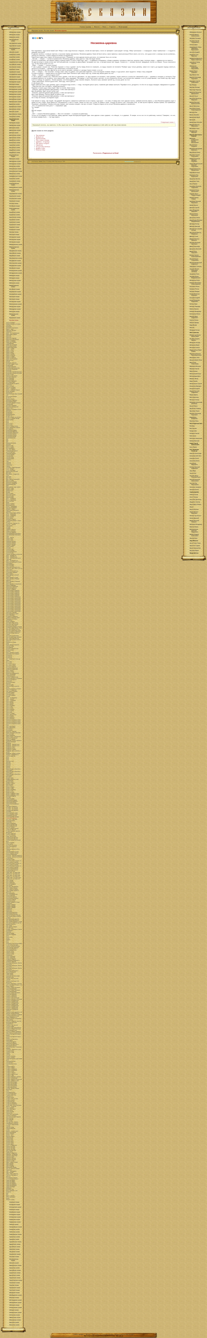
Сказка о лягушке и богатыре (14, 999)
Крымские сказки (14, 219)
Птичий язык (9, 928)
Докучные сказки (10, 494)
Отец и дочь (9, 844)
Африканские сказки (15, 79)
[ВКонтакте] (33, 38)
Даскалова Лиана (195, 217)
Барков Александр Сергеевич (195, 78)
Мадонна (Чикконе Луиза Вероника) (195, 354)
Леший (8, 696)
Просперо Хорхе (194, 411)
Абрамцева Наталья (196, 32)
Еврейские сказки (14, 140)
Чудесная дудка (10, 1180)
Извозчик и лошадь (11, 612)
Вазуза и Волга (10, 399)
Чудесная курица (11, 1182)
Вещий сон (9, 415)
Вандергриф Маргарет (193, 131)
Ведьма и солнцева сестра (13, 409)
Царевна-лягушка (11, 1158)
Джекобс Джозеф (195, 226)
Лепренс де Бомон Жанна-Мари (195, 335)
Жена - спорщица (11, 515)
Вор (7, 439)
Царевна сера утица (11, 1155)
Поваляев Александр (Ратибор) (196, 403)
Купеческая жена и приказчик (11, 680)
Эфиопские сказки (14, 1317)
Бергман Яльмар (195, 87)
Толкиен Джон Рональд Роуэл (195, 476)
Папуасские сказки (14, 306)
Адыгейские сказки (15, 45)
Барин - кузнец (10, 348)
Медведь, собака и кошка (13, 753)
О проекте (112, 27)
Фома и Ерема (10, 1133)
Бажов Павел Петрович (194, 71)
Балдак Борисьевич (11, 347)
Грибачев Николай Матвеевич (195, 202)
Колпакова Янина (195, 314)
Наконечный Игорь (195, 373)
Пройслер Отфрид (195, 408)
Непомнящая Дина (195, 376)
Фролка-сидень (10, 1136)
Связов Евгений (194, 440)
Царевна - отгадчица (11, 1154)
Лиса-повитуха (10, 717)
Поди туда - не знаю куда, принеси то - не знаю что (13, 873)
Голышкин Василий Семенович (195, 187)
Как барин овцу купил (12, 622)
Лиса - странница (11, 700)
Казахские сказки (14, 178)
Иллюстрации (123, 27)
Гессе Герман (193, 183)
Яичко (7, 1198)
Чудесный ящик (10, 1186)
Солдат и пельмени (11, 1069)
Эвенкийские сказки (15, 1302)
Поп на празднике (11, 884)
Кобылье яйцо (10, 646)
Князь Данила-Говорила (12, 644)
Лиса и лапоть (10, 710)
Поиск (104, 27)
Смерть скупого (10, 1057)
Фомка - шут (9, 1135)
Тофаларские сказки (15, 1234)
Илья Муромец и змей (12, 613)
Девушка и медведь (11, 483)
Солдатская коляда (11, 1084)
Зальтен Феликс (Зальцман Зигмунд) (194, 270)
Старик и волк (10, 1097)
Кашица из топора (11, 642)
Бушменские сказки (15, 106)
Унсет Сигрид (194, 497)
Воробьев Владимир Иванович (196, 149)
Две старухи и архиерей (12, 479)
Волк (7, 421)
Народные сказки (37, 30)
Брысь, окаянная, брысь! (13, 390)
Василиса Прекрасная (12, 406)
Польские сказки (14, 311)
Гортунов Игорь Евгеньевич (194, 190)
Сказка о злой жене (11, 995)
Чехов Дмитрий (194, 518)
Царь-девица (9, 1163)
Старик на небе (10, 1100)
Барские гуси (9, 360)
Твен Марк (193, 470)
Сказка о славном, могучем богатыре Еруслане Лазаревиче (13, 1022)
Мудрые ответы (10, 783)
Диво (7, 485)
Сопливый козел (10, 1092)
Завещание (9, 525)
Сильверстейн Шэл (195, 455)
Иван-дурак (9, 573)
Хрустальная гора (11, 1150)
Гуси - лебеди (10, 468)
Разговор (8, 932)
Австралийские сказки (14, 40)
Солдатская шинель (11, 1085)
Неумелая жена (10, 820)
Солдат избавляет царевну (13, 1076)
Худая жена (9, 1151)
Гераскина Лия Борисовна (194, 175)
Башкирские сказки (15, 86)
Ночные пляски (10, 827)
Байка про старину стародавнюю (11, 342)
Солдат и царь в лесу (12, 1074)
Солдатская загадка (11, 1082)
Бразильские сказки (15, 101)
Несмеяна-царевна (11, 818)
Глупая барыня (10, 454)
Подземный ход (10, 871)
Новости (97, 27)
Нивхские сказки (14, 283)
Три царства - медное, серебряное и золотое (12, 1122)
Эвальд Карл (193, 538)
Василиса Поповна (11, 405)
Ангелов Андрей (195, 52)
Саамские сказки (14, 1202)
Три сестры (9, 1120)
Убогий (8, 1126)
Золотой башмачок (11, 551)
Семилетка (9, 955)
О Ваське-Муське (11, 829)
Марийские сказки (14, 255)
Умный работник (10, 1128)
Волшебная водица (11, 430)
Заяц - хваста (10, 537)
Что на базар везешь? (12, 1179)
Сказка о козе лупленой (12, 997)
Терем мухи (9, 1110)
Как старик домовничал (12, 638)
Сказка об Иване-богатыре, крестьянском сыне (13, 1029)
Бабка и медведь (10, 340)
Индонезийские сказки (14, 155)
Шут (7, 1193)
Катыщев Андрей (195, 297)
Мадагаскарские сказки (14, 247)
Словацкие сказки (14, 1214)
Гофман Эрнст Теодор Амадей (195, 194)
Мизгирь (8, 762)
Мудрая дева (9, 778)
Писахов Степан (194, 399)
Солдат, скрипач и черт (12, 1080)
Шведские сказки (14, 1292)
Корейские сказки (14, 212)
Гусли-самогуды (10, 470)
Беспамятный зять (11, 377)
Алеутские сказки (14, 57)
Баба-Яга (8, 335)
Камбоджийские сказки (14, 184)
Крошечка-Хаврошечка (12, 673)
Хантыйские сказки (15, 1270)
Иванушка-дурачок (11, 587)
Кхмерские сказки (14, 229)
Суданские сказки (14, 1219)
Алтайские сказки (14, 59)
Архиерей (8, 326)
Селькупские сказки (15, 1207)
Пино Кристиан (194, 397)
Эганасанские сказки (15, 1307)
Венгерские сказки (14, 109)
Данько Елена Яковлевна (194, 214)
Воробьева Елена (195, 152)
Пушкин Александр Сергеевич (195, 414)
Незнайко (8, 811)
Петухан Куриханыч (11, 854)
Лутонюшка (9, 728)
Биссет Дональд (194, 106)
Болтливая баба (10, 382)
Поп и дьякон (9, 881)
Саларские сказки (14, 1204)
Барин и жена (9, 352)
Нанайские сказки (14, 268)
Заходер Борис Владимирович (195, 277)
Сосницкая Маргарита (194, 464)
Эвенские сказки (14, 1305)
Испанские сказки (14, 166)
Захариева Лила (194, 274)
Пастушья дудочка (11, 846)
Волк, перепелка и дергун (13, 427)
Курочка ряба (9, 684)
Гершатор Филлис (195, 178)
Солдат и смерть (10, 1073)
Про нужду (9, 925)
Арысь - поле (9, 329)
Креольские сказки (15, 217)
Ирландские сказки (15, 161)
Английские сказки (15, 64)
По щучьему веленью (12, 868)
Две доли (8, 476)
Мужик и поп (9, 791)
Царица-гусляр (10, 1160)
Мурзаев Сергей (194, 368)
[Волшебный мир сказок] (103, 23)
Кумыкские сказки (14, 224)
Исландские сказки (15, 163)
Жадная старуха (10, 509)
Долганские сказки (15, 135)
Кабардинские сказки (15, 176)
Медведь (8, 743)
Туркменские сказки (15, 1241)
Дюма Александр (195, 246)
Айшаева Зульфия (195, 38)
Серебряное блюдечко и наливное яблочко (12, 961)
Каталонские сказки (15, 198)
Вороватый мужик (11, 443)
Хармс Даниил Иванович (194, 512)
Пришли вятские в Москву (13, 915)
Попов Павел (194, 406)
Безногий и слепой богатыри (14, 371)
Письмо (88, 1334)
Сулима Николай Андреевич (195, 467)
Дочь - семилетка (11, 498)
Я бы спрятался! (10, 1197)
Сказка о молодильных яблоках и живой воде (12, 1001)
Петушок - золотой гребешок (14, 855)
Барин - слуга (10, 350)
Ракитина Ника (194, 421)
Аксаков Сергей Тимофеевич (194, 41)
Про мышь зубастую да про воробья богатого (13, 923)
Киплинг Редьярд (195, 306)
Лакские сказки (13, 232)
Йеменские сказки (14, 173)
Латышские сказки (14, 237)
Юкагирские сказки (15, 1320)
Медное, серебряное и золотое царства (12, 755)
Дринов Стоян (194, 236)
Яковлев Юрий (194, 550)
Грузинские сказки (14, 125)
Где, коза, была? (10, 449)
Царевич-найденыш (11, 1153)
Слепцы (8, 1054)
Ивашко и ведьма (11, 589)
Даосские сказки (14, 127)
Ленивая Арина (10, 692)
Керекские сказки (14, 201)
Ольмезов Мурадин (195, 386)
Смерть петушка (10, 1056)
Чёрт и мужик (9, 1172)
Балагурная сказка (11, 346)
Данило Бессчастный (12, 471)
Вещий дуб (9, 412)
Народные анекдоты (11, 806)
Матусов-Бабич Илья (196, 360)
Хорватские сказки (14, 1272)
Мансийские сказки (15, 253)
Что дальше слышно (11, 1177)
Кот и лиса (9, 661)
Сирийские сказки (14, 1212)
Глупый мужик (10, 458)
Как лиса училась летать (13, 629)
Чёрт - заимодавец (11, 1171)
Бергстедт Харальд (195, 89)
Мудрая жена (9, 781)
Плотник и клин (10, 859)
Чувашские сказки (14, 1287)
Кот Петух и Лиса (11, 664)
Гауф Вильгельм (195, 172)
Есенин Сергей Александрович (195, 255)
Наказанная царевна (11, 801)
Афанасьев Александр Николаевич (194, 67)
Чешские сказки (14, 1285)
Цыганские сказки (14, 1275)
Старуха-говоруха (11, 1102)
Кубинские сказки (14, 222)
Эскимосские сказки (15, 1312)
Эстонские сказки (14, 1315)
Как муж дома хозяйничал (13, 631)
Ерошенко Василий (195, 249)
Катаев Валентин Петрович (195, 294)
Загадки (8, 527)
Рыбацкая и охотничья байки (14, 943)
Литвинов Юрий (194, 345)
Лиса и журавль (10, 705)
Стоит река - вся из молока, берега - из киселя (13, 1106)
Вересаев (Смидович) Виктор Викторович (194, 140)
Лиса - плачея (10, 699)
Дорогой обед (9, 497)
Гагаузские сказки (14, 116)
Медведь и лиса (10, 747)
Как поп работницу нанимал (13, 637)
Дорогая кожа (9, 496)
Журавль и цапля (11, 519)
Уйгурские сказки (14, 1251)
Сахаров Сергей (194, 433)
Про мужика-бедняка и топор (14, 921)
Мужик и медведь (11, 789)
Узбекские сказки (14, 1249)
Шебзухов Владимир (196, 524)
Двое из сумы (10, 480)
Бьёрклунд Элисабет (196, 122)
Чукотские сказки (14, 1290)
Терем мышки (10, 1111)
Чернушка (9, 1170)
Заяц (7, 536)
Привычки (9, 910)
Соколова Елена (194, 460)
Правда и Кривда (10, 904)
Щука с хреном (10, 1195)
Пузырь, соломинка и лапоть (14, 929)
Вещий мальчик (10, 414)
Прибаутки (9, 908)
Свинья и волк (10, 952)
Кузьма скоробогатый (12, 677)
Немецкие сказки (14, 275)
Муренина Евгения (195, 366)
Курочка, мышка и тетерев (13, 688)
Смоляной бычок (10, 1061)
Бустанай (192, 119)
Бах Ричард (193, 84)
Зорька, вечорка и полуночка (14, 554)
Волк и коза (9, 423)
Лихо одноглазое (10, 726)
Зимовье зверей (10, 545)
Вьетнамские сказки (15, 114)
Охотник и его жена (11, 845)
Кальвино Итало (194, 286)
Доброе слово (10, 488)
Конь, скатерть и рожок (12, 652)
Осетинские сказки (15, 301)
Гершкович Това (194, 181)
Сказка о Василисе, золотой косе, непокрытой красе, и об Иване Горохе (14, 985)
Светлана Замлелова (196, 438)
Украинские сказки (15, 1254)
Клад (7, 643)
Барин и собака (10, 356)
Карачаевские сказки (15, 193)
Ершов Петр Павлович (193, 252)
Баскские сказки (14, 84)
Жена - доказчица (11, 514)
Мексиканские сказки (15, 258)
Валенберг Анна (194, 128)
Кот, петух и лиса (11, 665)
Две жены (8, 478)
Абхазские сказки (14, 34)
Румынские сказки (14, 317)
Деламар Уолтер (194, 224)
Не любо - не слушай (12, 807)
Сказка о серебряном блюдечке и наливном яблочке (12, 1009)
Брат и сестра (10, 386)
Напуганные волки (11, 802)
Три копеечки (9, 1118)
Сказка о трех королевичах (13, 1027)
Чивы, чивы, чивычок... (12, 1173)
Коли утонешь (10, 650)
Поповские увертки (11, 897)
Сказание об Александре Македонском (13, 976)
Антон (40, 161)
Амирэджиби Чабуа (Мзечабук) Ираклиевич (195, 48)
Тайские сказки (13, 1224)
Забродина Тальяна (196, 266)
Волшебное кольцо (11, 434)
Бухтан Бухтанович (11, 396)
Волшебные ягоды (11, 436)
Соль (7, 1091)
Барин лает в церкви (11, 359)
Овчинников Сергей (196, 383)
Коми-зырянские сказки (14, 209)
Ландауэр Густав (195, 330)
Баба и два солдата (11, 334)
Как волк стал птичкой (12, 624)
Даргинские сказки (15, 130)
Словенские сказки (15, 1217)
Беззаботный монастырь (13, 368)
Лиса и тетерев (10, 713)
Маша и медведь (10, 739)
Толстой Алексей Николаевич (195, 480)
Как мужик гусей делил (12, 635)
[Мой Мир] (40, 38)
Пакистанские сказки (15, 304)
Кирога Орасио (194, 309)
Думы (7, 502)
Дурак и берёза (10, 503)
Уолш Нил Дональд (195, 499)
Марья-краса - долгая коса (13, 736)
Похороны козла (10, 900)
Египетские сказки (14, 142)
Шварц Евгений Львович (194, 521)
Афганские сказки (14, 76)
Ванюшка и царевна (11, 400)
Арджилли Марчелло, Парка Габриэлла (196, 59)
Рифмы (8, 939)
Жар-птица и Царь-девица (13, 512)
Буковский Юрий (195, 117)
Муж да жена (9, 784)
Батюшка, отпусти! (11, 362)
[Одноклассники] (38, 38)
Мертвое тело (10, 761)
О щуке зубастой (11, 833)
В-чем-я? (8, 397)
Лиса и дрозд (9, 701)
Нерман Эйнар (194, 378)
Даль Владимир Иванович (194, 210)
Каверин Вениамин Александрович (195, 283)
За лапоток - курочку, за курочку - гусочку (12, 524)
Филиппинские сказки (13, 1259)
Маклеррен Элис (195, 357)
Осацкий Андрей (195, 388)
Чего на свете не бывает (13, 1168)
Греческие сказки (14, 122)
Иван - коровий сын (11, 556)
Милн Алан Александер (194, 363)
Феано (191, 507)
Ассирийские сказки (15, 74)
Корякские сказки (14, 214)
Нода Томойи (194, 381)
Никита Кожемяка (11, 823)
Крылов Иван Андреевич (194, 317)
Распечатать (97, 153)
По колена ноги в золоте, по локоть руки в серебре (13, 861)
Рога (7, 941)
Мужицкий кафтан (11, 796)
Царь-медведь (10, 1166)
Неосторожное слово (12, 813)
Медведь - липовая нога (12, 744)
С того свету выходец (12, 944)
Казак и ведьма (10, 621)
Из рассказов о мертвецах (13, 597)
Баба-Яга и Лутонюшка (12, 339)
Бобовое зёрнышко (11, 381)
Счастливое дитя (11, 1109)
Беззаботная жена (11, 366)
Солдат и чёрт (10, 1075)
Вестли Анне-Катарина (194, 145)
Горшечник (9, 465)
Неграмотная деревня (12, 810)
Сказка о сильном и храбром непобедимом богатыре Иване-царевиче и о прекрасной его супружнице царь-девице (14, 1017)
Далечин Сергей (194, 207)
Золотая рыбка (10, 550)
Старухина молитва (11, 1104)
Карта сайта (95, 1334)
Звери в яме (9, 538)
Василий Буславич (11, 401)
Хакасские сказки (14, 1267)
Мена (7, 757)
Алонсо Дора (194, 44)
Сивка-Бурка (9, 973)
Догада (8, 492)
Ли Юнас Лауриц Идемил (195, 339)
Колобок (8, 651)
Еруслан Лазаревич (11, 507)
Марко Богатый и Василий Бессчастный (13, 733)
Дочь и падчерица (11, 500)
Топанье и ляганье (11, 1115)
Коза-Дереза (9, 647)
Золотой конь (9, 553)
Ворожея (8, 444)
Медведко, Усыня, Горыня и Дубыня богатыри (13, 741)
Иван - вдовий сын (11, 555)
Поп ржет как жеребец (12, 886)
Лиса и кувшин (10, 709)
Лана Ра (192, 327)
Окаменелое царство (12, 837)
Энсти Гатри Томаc (195, 543)
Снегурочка (9, 1062)
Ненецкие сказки (14, 278)
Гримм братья (194, 205)
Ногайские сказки (14, 289)
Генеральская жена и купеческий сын (12, 451)
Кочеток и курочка (11, 666)
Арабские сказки (14, 69)
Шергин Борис (194, 526)
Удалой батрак (10, 1127)
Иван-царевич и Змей (12, 577)
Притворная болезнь (11, 912)
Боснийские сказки (15, 99)
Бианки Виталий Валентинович (195, 103)
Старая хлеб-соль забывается (11, 1095)
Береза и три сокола (11, 375)
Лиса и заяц (9, 706)
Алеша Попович (10, 322)
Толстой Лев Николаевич (194, 484)
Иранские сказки (14, 158)
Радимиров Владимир (194, 418)
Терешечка (9, 1113)
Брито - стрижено (11, 388)
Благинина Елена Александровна (195, 109)
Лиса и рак (9, 712)
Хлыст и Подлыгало (11, 1145)
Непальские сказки (15, 280)
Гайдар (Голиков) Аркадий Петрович (195, 160)
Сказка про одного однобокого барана (11, 1042)
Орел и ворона (10, 842)
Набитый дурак (10, 798)
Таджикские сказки (15, 1222)
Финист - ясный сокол (12, 1131)
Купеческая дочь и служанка (14, 678)
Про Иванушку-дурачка (12, 919)
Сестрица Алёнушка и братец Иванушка (12, 971)
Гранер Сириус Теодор (194, 198)
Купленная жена (10, 682)
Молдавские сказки (15, 260)
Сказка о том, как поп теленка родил (12, 1025)
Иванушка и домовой (12, 586)
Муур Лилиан (194, 371)
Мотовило (9, 776)
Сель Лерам (193, 447)
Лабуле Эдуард (194, 322)
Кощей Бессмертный (12, 668)
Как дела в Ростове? (11, 625)
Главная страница (85, 27)
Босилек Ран (193, 112)
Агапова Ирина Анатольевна (194, 35)
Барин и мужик (10, 353)
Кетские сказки (13, 203)
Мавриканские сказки (15, 244)
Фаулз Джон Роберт (195, 504)
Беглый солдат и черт (12, 364)
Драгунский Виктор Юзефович (195, 233)
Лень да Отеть (10, 694)
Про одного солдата (11, 926)
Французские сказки (15, 1265)
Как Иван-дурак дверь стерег (14, 628)
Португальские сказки (13, 314)
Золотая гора (9, 549)
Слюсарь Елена (194, 458)
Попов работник (10, 895)
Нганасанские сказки (15, 270)
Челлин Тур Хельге (195, 515)
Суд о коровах (10, 1107)
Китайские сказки (14, 206)
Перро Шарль (194, 394)
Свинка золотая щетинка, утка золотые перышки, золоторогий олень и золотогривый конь (13, 948)
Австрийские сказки (15, 43)
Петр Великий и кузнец (12, 851)
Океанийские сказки (15, 294)
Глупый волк (9, 456)
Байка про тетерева (11, 344)
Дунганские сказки (14, 137)
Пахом (8, 847)
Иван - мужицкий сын (12, 560)
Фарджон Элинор (195, 502)
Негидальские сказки (15, 273)
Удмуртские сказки (14, 1244)
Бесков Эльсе (194, 96)
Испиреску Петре (195, 280)
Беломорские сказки (15, 89)
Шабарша (8, 1188)
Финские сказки (14, 1263)
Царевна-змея (10, 1157)
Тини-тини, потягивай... (12, 1114)
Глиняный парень (11, 453)
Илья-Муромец (10, 615)
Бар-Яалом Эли (194, 74)
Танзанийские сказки (15, 1227)
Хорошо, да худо (10, 1149)
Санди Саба (193, 431)
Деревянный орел (11, 484)
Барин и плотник (10, 355)
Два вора (8, 472)
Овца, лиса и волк (11, 836)
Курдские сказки (14, 227)
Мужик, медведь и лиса (12, 793)
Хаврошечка (9, 1137)
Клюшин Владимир (195, 311)
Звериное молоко (11, 541)
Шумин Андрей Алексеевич (194, 535)
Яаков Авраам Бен (195, 548)
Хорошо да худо (10, 1146)
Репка (7, 938)
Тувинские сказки (14, 1236)
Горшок (8, 466)
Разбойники (9, 930)
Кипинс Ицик (193, 304)
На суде (8, 797)
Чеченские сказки (14, 1282)
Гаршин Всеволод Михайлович (195, 169)
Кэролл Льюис (194, 320)
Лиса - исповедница (11, 697)
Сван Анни (193, 436)
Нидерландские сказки (14, 286)
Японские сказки (14, 1324)
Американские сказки (15, 62)
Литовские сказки (14, 242)
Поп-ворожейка (10, 893)
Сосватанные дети (11, 1093)
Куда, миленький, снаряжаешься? (11, 675)
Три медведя (9, 1119)
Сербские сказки (14, 1209)
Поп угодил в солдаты (12, 889)
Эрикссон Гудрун (195, 545)
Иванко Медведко (11, 585)
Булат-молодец (10, 391)
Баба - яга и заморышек (12, 333)
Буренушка (9, 392)
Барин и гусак (10, 351)
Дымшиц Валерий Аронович (195, 243)
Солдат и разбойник (11, 1070)
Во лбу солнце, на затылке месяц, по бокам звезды (13, 417)
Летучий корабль (10, 695)
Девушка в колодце (11, 481)
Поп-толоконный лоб (11, 894)
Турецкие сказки (14, 1239)
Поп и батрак (9, 880)
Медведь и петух (10, 748)
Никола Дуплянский (11, 824)
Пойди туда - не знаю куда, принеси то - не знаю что (13, 878)
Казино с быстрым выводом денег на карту (121, 1334)
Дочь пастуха (10, 501)
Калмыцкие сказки (14, 181)
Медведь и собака (11, 749)
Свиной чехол (10, 951)
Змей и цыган (10, 546)
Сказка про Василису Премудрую (12, 1040)
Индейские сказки (14, 150)
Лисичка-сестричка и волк (13, 719)
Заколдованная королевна (13, 533)
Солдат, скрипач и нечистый (14, 1079)
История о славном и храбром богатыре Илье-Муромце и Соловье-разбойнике (13, 618)
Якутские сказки (14, 1322)
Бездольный (9, 365)
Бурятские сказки (14, 104)
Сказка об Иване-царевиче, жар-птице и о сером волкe (13, 1032)
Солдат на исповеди (11, 1078)
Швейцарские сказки (15, 1295)
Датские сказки (13, 132)
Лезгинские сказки (14, 239)
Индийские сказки (14, 152)
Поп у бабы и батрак (11, 888)
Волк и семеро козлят (12, 426)
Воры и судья (10, 447)
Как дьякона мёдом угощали (14, 626)
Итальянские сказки (15, 168)
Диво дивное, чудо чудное (13, 487)
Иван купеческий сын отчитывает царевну (12, 571)
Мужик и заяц (9, 788)
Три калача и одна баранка (13, 1116)
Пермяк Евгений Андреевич (194, 391)
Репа (7, 935)
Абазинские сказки (15, 32)
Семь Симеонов (10, 956)
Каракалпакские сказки (14, 190)
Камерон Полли (194, 289)
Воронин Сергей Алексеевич (195, 155)
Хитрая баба (9, 1138)
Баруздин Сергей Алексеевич (195, 81)
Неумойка (9, 822)
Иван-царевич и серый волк (13, 584)
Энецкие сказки (14, 1310)
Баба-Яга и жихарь (11, 338)
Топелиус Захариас (195, 487)
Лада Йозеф (193, 325)
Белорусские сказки (15, 91)
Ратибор (192, 426)
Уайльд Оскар (194, 494)
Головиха (8, 459)
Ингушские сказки (14, 147)
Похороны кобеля (11, 899)
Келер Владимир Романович (195, 301)
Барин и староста (11, 357)
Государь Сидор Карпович (13, 467)
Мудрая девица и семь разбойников (12, 780)
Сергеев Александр (195, 453)
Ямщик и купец (10, 1199)
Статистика (104, 1334)
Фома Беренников (11, 1132)
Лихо (7, 725)
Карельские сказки (15, 196)
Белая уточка (9, 374)
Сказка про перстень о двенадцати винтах (12, 1045)
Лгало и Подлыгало (11, 690)
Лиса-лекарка (10, 716)
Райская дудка (10, 933)
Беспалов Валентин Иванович (196, 99)
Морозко (8, 763)
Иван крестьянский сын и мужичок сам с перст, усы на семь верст (14, 568)
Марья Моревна (10, 735)
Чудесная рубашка (11, 1184)
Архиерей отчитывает (12, 328)
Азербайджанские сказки (14, 49)
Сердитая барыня (11, 959)
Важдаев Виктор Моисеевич (194, 125)
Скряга (8, 1053)
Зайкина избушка (11, 529)
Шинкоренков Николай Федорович (194, 531)
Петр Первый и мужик (12, 853)
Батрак (8, 361)
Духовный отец (10, 505)
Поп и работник (10, 882)
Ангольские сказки (15, 67)
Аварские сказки (14, 37)
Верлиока (8, 410)
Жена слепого (10, 516)
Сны (7, 1065)
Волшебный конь (10, 437)
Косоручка (9, 655)
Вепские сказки (14, 111)
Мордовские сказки (15, 265)
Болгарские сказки (15, 96)
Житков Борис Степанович (194, 259)
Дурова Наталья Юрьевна (194, 239)
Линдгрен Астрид (195, 342)
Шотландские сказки (15, 1300)
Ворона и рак (9, 445)
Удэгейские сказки (14, 1246)
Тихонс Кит (193, 473)
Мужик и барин (10, 787)
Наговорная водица (11, 800)
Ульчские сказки (14, 1256)
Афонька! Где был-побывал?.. (11, 331)
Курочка (8, 683)
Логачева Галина (195, 347)
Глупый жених (10, 457)
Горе (7, 461)
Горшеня (8, 462)
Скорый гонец (10, 1051)
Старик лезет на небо (12, 1098)
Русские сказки (13, 320)
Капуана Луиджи (194, 291)
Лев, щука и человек (11, 691)
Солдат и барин (10, 1067)
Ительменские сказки (15, 171)
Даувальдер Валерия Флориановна (196, 220)
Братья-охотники (10, 387)
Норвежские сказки (15, 291)
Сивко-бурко (9, 974)
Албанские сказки (14, 54)
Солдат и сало (10, 1071)
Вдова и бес (9, 408)
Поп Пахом (9, 885)
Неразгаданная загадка (12, 816)
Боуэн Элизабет (194, 114)
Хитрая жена (9, 1140)
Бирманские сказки (15, 94)
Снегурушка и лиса (11, 1063)
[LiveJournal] (42, 38)
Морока (8, 766)
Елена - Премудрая (11, 506)
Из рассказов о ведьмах (13, 590)
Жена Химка (9, 518)
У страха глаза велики (12, 1124)
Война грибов (9, 419)
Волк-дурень (9, 428)
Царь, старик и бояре (12, 1162)
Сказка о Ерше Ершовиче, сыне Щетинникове (13, 988)
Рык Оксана (193, 428)
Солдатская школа (11, 1087)
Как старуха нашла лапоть (13, 639)
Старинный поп (10, 1101)
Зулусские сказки (14, 145)
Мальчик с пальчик (11, 731)
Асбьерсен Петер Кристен (195, 63)
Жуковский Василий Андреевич (196, 263)
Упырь (8, 1129)
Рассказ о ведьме (11, 934)
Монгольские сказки (15, 263)
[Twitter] (35, 38)
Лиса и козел (9, 708)
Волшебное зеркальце (12, 432)
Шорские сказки (14, 1297)
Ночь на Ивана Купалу (12, 828)
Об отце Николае (11, 835)
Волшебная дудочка (11, 431)
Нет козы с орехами (11, 819)
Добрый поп (9, 490)
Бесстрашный (10, 378)
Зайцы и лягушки (11, 531)
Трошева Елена (194, 489)
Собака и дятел (10, 1066)
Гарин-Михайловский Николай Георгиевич (196, 165)
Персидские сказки (15, 309)
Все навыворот (10, 448)
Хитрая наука (9, 1141)
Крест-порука (9, 670)
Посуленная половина (12, 898)
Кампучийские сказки (15, 187)
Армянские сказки (14, 72)
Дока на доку (9, 493)
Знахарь (8, 547)
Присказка (9, 911)
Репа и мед (9, 937)
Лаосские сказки (14, 234)
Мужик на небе (10, 792)
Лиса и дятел (9, 704)
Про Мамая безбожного (12, 920)
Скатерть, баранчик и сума (13, 1049)
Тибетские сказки (14, 1231)
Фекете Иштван (194, 509)
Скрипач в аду (10, 1052)
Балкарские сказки (15, 81)
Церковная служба (11, 1167)
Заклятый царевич (11, 532)
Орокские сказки (14, 296)
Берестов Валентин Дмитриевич (195, 93)
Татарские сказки (14, 1229)
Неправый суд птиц (11, 815)
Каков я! (8, 641)
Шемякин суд (9, 1189)
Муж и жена (9, 785)
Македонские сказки (15, 250)
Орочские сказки (14, 299)
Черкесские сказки (14, 1277)
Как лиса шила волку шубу (13, 630)
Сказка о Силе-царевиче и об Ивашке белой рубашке (14, 1012)
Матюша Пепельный (11, 738)
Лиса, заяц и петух (11, 714)
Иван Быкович (10, 564)
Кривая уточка (10, 672)
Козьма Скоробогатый (12, 648)
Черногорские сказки (15, 1280)
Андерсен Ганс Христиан (194, 55)
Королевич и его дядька (12, 653)
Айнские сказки (14, 52)
